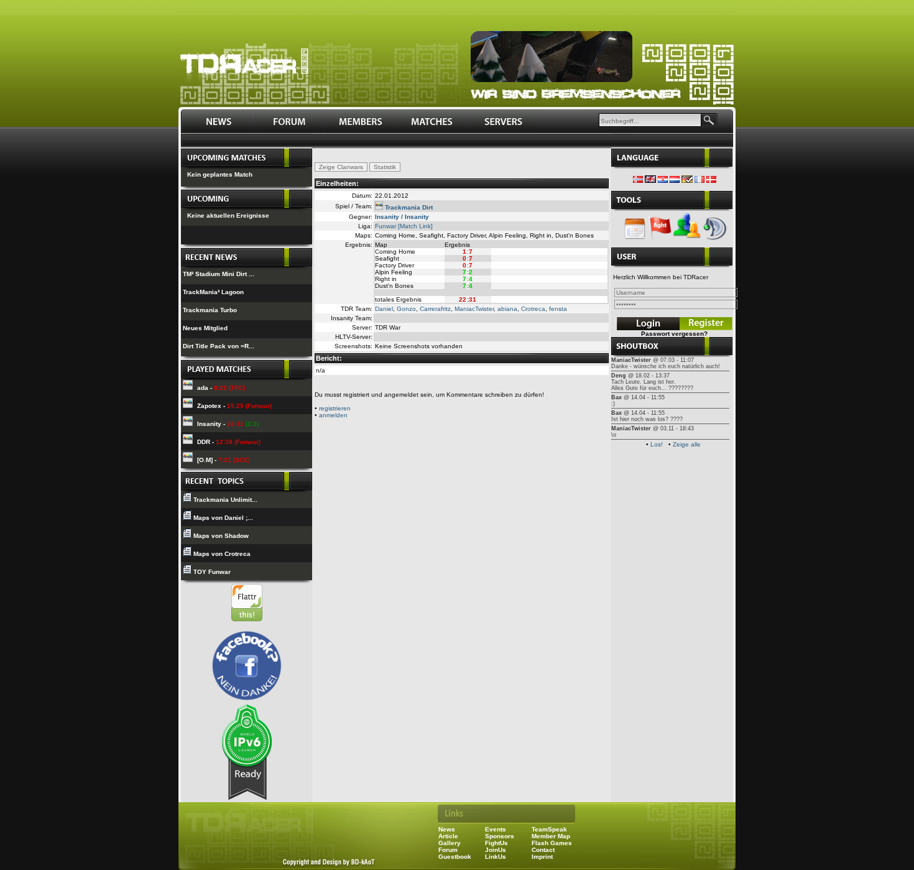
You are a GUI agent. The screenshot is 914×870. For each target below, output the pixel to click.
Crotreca (533, 308)
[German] (687, 180)
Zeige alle (687, 444)
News (446, 829)
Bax (616, 397)
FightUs (496, 843)
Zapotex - (234, 405)
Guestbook (454, 856)
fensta (558, 308)
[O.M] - (223, 459)
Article (448, 836)
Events (495, 829)
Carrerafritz (435, 308)
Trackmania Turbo (210, 310)
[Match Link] (415, 226)
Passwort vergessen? (674, 333)
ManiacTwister (474, 308)
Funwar (385, 226)
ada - (221, 387)
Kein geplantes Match (219, 174)
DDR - (229, 441)
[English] (650, 180)
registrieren (335, 408)
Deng (618, 376)
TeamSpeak (549, 829)
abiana (507, 308)
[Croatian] (663, 180)
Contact (543, 849)
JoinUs (495, 849)
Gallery (449, 843)
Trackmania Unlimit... (225, 499)
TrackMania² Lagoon (213, 292)
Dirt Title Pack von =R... (218, 346)
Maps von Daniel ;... (223, 517)
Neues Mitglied (205, 328)
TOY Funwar (212, 571)
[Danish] (711, 180)
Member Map (551, 836)
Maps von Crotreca (222, 553)
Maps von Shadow (221, 535)
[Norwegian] (638, 180)
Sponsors (499, 836)
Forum (448, 849)
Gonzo (406, 308)
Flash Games (552, 843)
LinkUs (495, 856)
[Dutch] (675, 180)
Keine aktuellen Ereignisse (228, 215)
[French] (699, 180)
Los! (656, 444)
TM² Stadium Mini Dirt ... (218, 274)
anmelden (333, 415)
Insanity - (228, 423)
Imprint (542, 856)
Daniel (384, 308)
